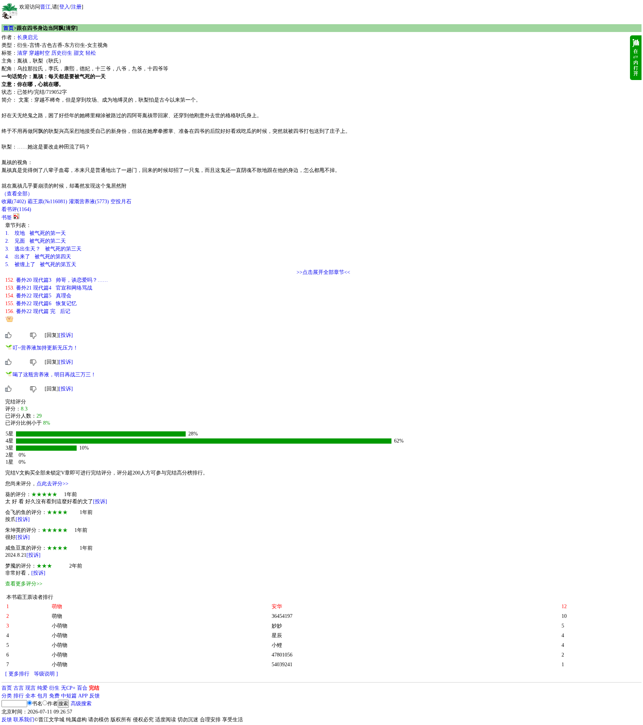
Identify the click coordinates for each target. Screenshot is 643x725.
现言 (30, 688)
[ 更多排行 (17, 674)
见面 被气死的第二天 (35, 241)
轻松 (91, 53)
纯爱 (42, 688)
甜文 (79, 53)
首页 (8, 28)
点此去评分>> (52, 483)
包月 (42, 696)
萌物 (57, 616)
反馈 (94, 696)
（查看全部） (17, 194)
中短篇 (69, 696)
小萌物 (59, 626)
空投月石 (121, 201)
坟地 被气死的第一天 (35, 233)
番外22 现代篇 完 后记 (37, 311)
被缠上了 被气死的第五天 (40, 264)
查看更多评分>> (23, 584)
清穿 (22, 53)
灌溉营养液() (89, 201)
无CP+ (68, 688)
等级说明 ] (46, 674)
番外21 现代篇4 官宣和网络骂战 (48, 288)
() (13, 201)
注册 (76, 7)
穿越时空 (39, 53)
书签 (6, 217)
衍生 (54, 688)
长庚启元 (27, 37)
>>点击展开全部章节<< (323, 272)
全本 (30, 696)
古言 (18, 688)
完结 (94, 688)
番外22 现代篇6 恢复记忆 (41, 303)
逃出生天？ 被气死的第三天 (43, 249)
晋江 (45, 7)
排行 (18, 696)
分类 (6, 696)
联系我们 (23, 719)
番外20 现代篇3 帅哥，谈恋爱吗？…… (56, 280)
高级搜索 (81, 703)
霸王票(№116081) (47, 201)
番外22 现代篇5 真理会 (38, 295)
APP (83, 696)
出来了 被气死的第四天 (38, 256)
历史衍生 (61, 53)
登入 (64, 7)
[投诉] (66, 335)
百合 (82, 688)
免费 (54, 696)
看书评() (16, 209)
